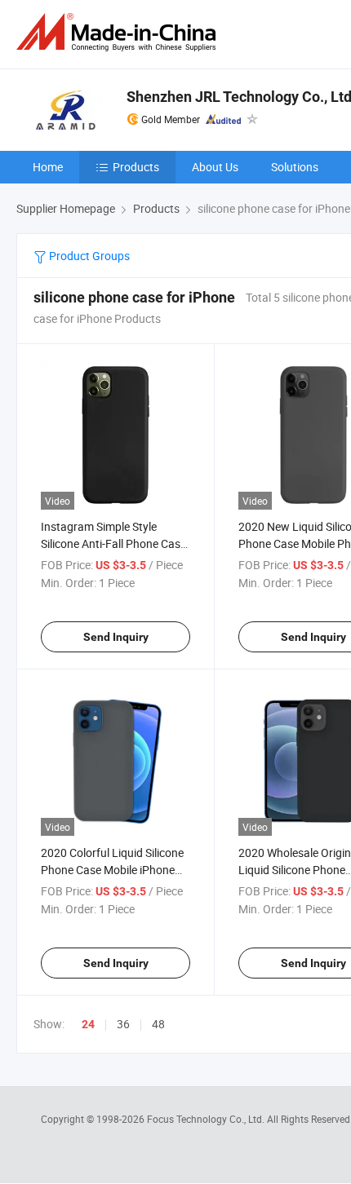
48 (158, 1024)
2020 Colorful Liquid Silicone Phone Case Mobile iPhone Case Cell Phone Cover (112, 870)
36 (123, 1024)
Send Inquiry (116, 636)
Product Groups (88, 255)
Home (48, 167)
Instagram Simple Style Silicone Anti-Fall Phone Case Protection (113, 543)
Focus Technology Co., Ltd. (207, 1118)
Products (136, 167)
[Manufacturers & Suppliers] (119, 32)
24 (88, 1024)
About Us (215, 167)
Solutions (294, 167)
